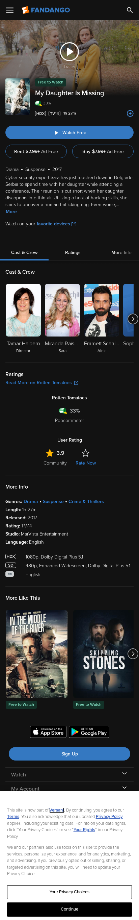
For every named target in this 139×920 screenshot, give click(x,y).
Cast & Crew (24, 252)
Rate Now (86, 463)
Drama (31, 501)
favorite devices (53, 224)
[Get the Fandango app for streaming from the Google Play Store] (89, 732)
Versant (56, 810)
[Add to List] (130, 113)
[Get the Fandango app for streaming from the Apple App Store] (48, 732)
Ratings (73, 252)
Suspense (53, 501)
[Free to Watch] (36, 654)
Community (55, 463)
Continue (69, 909)
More (11, 212)
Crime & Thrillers (86, 501)
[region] (69, 855)
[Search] (130, 10)
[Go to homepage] (46, 10)
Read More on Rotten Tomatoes (38, 383)
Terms (13, 816)
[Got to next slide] (133, 318)
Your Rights (84, 829)
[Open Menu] (10, 10)
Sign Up (69, 754)
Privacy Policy (109, 816)
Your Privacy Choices (69, 892)
